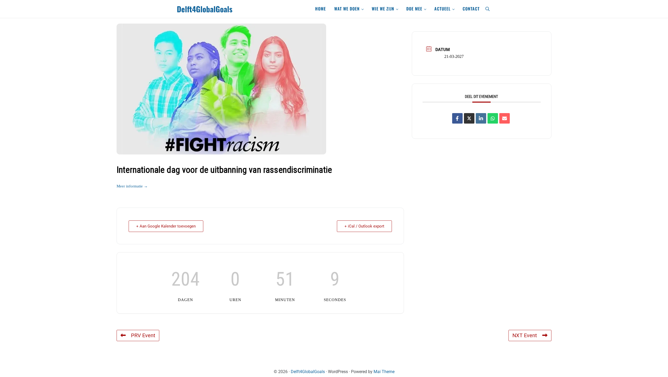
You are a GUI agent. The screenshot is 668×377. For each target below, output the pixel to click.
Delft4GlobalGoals (204, 8)
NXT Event (524, 335)
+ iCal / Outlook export (364, 226)
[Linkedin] (481, 118)
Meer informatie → (132, 186)
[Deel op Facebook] (457, 118)
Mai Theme (384, 371)
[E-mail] (504, 118)
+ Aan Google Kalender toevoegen (166, 226)
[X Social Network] (469, 118)
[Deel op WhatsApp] (493, 118)
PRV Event (143, 335)
